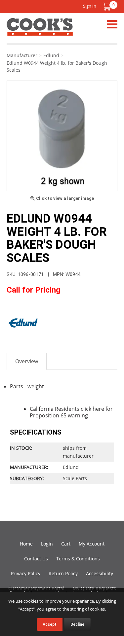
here (98, 408)
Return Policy (63, 573)
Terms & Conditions (78, 558)
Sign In (89, 6)
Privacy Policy (25, 573)
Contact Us (36, 558)
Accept (50, 624)
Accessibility (99, 573)
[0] (107, 7)
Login (47, 544)
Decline (77, 624)
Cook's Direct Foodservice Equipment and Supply (40, 30)
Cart (65, 544)
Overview (26, 361)
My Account (91, 544)
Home (26, 544)
